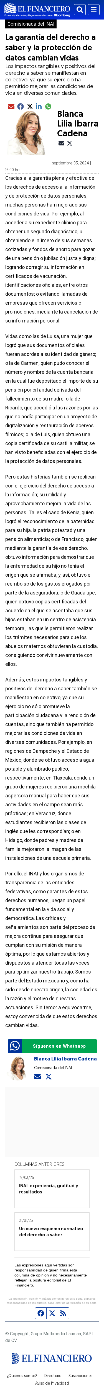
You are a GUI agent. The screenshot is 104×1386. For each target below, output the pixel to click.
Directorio (52, 1376)
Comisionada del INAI (30, 24)
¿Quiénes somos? (22, 1376)
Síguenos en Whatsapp (59, 1046)
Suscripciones (80, 1376)
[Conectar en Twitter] (48, 1076)
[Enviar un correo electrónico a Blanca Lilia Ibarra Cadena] (37, 1076)
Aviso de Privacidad (52, 1384)
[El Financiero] (37, 10)
